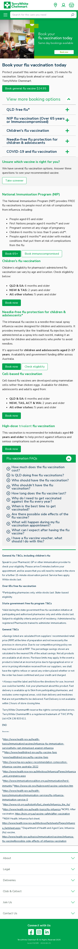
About (7, 858)
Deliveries (9, 880)
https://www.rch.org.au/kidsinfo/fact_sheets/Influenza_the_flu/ (36, 804)
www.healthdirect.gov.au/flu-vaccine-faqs (25, 757)
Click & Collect (12, 891)
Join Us (7, 902)
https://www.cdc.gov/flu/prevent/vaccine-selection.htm (43, 786)
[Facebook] (31, 932)
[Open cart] (71, 5)
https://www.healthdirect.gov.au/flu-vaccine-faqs (30, 752)
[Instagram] (39, 932)
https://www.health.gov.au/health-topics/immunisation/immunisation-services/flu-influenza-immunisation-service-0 (33, 795)
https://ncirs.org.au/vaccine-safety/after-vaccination (42, 813)
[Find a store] (55, 5)
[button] (71, 5)
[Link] (39, 39)
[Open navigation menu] (5, 15)
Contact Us (10, 913)
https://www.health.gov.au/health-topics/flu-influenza (32, 809)
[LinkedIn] (47, 932)
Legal (6, 869)
